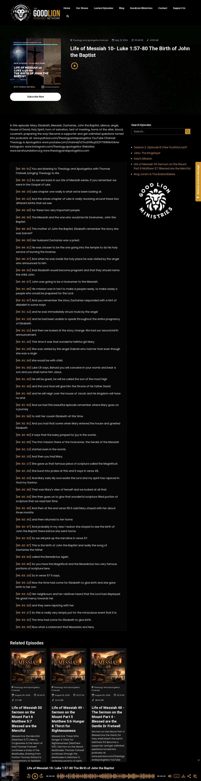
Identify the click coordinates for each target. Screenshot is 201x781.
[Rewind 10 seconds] (28, 776)
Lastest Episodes (103, 8)
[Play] (35, 776)
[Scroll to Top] (194, 748)
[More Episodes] (194, 776)
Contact (162, 8)
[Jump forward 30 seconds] (41, 776)
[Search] (66, 16)
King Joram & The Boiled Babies (154, 174)
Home (67, 8)
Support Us (179, 8)
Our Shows (82, 8)
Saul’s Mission (143, 158)
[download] (183, 776)
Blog (121, 8)
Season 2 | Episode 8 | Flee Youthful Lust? (160, 147)
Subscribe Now (35, 96)
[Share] (189, 776)
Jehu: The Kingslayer (147, 153)
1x (176, 776)
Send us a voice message (198, 180)
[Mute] (170, 776)
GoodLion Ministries (141, 8)
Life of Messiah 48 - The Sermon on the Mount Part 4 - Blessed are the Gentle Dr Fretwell (108, 717)
